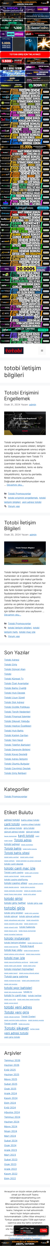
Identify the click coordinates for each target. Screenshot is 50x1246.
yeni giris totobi (12, 1037)
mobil (37, 836)
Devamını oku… (15, 485)
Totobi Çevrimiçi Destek (17, 768)
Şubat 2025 (10, 1084)
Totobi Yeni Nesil (13, 740)
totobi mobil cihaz (29, 966)
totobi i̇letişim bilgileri (20, 627)
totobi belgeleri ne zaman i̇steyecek (28, 861)
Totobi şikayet (16, 1028)
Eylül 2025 (10, 1069)
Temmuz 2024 (12, 1117)
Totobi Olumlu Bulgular (16, 763)
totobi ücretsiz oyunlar (36, 1020)
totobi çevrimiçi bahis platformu (15, 1020)
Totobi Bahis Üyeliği (15, 688)
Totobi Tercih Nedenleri (17, 711)
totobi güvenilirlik (32, 920)
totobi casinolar (25, 876)
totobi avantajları (27, 845)
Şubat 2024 (10, 1140)
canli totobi (12, 824)
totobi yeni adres (18, 1007)
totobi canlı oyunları (32, 873)
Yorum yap (14, 506)
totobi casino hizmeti (11, 876)
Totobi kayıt (27, 946)
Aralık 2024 (10, 1093)
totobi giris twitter (15, 903)
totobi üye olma (24, 1024)
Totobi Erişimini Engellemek (21, 395)
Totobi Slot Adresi (14, 702)
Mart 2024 (10, 1136)
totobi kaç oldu (13, 950)
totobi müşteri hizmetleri (19, 969)
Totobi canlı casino (13, 872)
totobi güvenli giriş (30, 924)
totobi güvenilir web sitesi (13, 924)
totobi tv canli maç (15, 995)
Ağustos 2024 (12, 1112)
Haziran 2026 (11, 1065)
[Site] (25, 91)
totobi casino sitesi (15, 883)
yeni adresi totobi (31, 502)
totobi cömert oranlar (35, 883)
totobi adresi (12, 844)
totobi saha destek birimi (30, 980)
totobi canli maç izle (19, 868)
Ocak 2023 (10, 1164)
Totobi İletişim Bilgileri (20, 525)
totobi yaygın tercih (11, 1003)
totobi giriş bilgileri (13, 913)
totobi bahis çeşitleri (11, 857)
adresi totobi (12, 820)
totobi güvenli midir (11, 927)
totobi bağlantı (9, 861)
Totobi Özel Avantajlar (16, 683)
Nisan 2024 (10, 1131)
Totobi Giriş (10, 664)
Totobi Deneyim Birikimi (17, 749)
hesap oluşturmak (10, 836)
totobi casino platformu (16, 879)
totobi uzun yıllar (10, 999)
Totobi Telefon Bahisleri (17, 744)
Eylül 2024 (10, 1107)
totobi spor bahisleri (18, 988)
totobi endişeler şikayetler (13, 891)
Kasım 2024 (11, 1098)
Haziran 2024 (11, 1121)
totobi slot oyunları (10, 984)
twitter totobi (34, 1029)
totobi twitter (35, 995)
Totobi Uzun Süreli (14, 697)
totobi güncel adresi (29, 916)
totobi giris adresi (29, 894)
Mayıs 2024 (10, 1126)
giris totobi (28, 828)
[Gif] (25, 146)
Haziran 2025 (11, 1074)
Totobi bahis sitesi (16, 853)
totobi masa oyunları (33, 954)
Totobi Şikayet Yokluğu (17, 721)
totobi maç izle (27, 632)
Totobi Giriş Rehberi (15, 773)
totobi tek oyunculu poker (13, 992)
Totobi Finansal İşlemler (17, 716)
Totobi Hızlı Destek (14, 692)
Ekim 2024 (10, 1103)
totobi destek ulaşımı (11, 887)
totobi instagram (17, 938)
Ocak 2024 (10, 1145)
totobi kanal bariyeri (11, 947)
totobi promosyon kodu (12, 980)
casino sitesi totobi (30, 824)
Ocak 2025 (10, 1088)
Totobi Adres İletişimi (16, 759)
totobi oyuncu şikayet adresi (29, 973)
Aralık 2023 (10, 1150)
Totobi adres (23, 840)
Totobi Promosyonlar (19, 493)
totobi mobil (34, 962)
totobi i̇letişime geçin (35, 943)
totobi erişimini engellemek (23, 497)
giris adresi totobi (13, 828)
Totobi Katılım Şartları (16, 735)
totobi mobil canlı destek (13, 966)
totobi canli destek (13, 864)
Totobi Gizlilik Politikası (17, 707)
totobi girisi (13, 898)
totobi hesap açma (10, 931)
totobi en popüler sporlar (33, 891)
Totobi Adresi (11, 659)
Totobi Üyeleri (28, 1016)
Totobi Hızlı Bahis (13, 730)
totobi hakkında (27, 927)
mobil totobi (8, 841)
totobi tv (27, 991)
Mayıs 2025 (10, 1079)
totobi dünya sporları (27, 887)
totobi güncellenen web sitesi (14, 920)
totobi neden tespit (11, 973)
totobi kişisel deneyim (31, 950)
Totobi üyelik (10, 1023)
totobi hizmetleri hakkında (13, 934)
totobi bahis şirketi (26, 857)
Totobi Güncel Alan (14, 669)
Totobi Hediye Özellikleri (17, 726)
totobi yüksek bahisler (12, 1017)
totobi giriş (14, 908)
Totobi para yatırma (16, 976)
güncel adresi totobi (14, 831)
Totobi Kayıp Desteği (15, 754)
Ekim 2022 (10, 1178)
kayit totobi (26, 835)
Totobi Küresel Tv (13, 678)
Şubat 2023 (10, 1159)
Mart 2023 (10, 1154)
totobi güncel (11, 916)
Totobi (7, 674)
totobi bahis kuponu (30, 849)
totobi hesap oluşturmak (27, 931)
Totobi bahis (12, 848)
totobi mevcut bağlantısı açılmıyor (16, 962)
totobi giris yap (34, 903)
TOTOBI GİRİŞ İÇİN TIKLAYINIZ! (25, 54)
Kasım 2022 (10, 1173)
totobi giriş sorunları (32, 913)
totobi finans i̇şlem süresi (13, 894)
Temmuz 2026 (12, 1060)
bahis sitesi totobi (30, 820)
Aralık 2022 (10, 1169)
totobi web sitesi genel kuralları (28, 999)
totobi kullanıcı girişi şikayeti (14, 954)
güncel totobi (32, 831)
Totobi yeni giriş (16, 1012)
